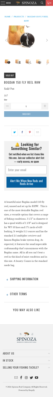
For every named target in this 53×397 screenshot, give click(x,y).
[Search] (42, 3)
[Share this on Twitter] (14, 132)
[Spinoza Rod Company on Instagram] (26, 378)
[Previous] (6, 40)
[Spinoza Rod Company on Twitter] (31, 378)
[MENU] (1, 3)
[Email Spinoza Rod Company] (16, 378)
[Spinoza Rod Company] (26, 3)
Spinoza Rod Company (21, 387)
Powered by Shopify (27, 390)
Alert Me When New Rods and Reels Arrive (26, 182)
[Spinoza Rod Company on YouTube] (36, 378)
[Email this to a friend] (37, 132)
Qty (5, 100)
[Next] (46, 40)
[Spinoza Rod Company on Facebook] (21, 378)
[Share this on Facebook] (22, 132)
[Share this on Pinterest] (30, 132)
